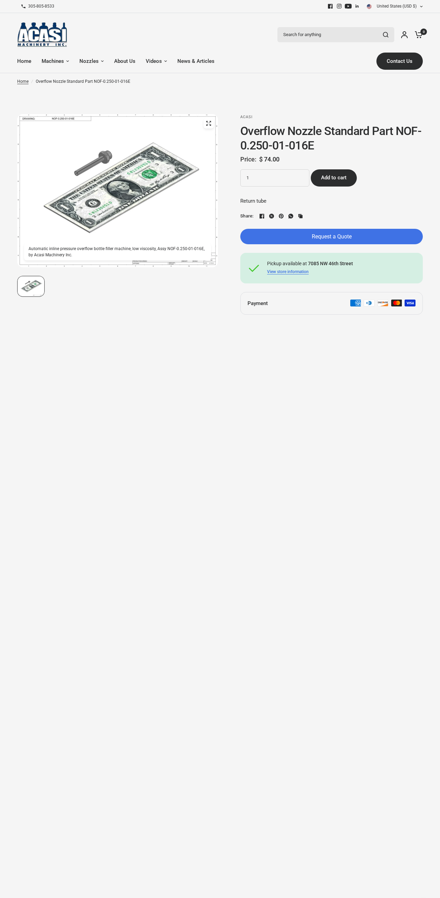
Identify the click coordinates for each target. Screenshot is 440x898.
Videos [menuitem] (154, 61)
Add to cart (333, 178)
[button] (31, 286)
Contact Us (399, 61)
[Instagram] (339, 6)
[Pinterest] (281, 216)
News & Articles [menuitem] (195, 61)
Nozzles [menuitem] (89, 61)
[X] (271, 216)
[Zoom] (209, 123)
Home (23, 81)
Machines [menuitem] (53, 61)
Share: (247, 216)
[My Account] (404, 34)
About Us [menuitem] (124, 61)
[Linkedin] (357, 6)
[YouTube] (348, 6)
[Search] (385, 34)
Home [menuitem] (24, 61)
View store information (288, 272)
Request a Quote (332, 236)
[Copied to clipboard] (300, 216)
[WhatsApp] (291, 216)
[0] (417, 34)
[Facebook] (330, 6)
